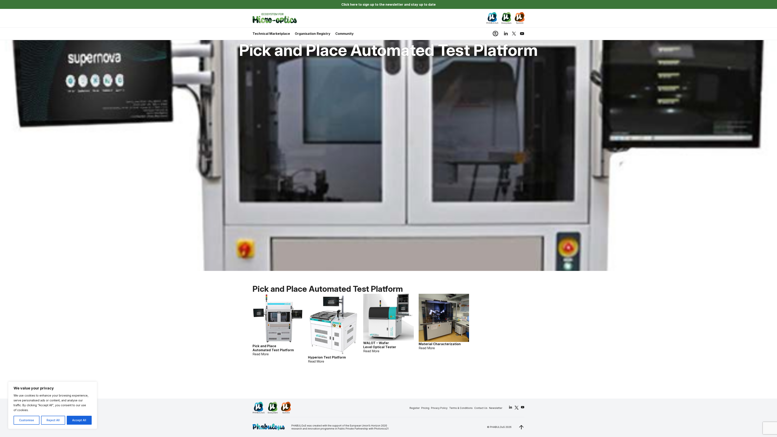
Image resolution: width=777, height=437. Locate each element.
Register (415, 407)
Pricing (425, 407)
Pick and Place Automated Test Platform (273, 348)
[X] (514, 33)
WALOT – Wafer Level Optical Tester (379, 345)
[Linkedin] (505, 33)
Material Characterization (440, 344)
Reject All (53, 420)
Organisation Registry (312, 34)
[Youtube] (522, 33)
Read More (261, 354)
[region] (52, 405)
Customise (26, 420)
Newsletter (495, 407)
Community (344, 34)
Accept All (79, 420)
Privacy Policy (439, 407)
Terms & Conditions (461, 407)
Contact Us (480, 407)
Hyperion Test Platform (327, 357)
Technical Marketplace (271, 34)
